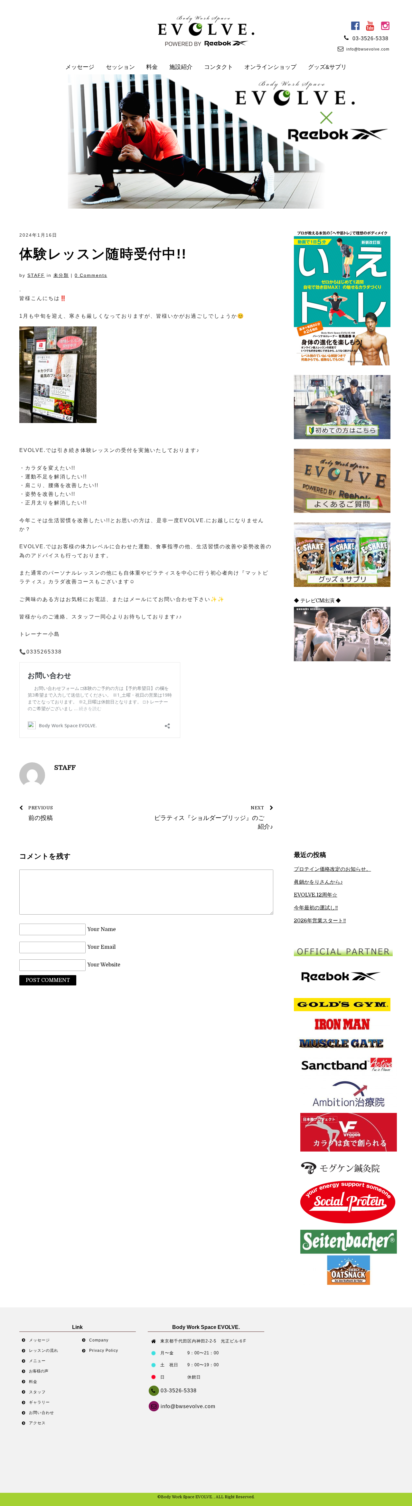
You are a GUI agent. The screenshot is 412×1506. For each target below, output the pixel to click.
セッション (120, 67)
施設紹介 (180, 67)
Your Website (103, 965)
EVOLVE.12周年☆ (315, 895)
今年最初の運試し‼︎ (316, 908)
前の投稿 (40, 813)
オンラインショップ (270, 67)
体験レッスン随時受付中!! (103, 253)
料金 (152, 67)
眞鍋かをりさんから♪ (318, 882)
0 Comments (91, 275)
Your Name (101, 929)
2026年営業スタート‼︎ (320, 921)
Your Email (101, 947)
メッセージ (79, 67)
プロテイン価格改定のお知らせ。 (332, 869)
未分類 (61, 275)
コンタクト (218, 67)
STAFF (36, 275)
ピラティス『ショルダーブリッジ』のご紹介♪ (213, 818)
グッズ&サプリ (327, 67)
